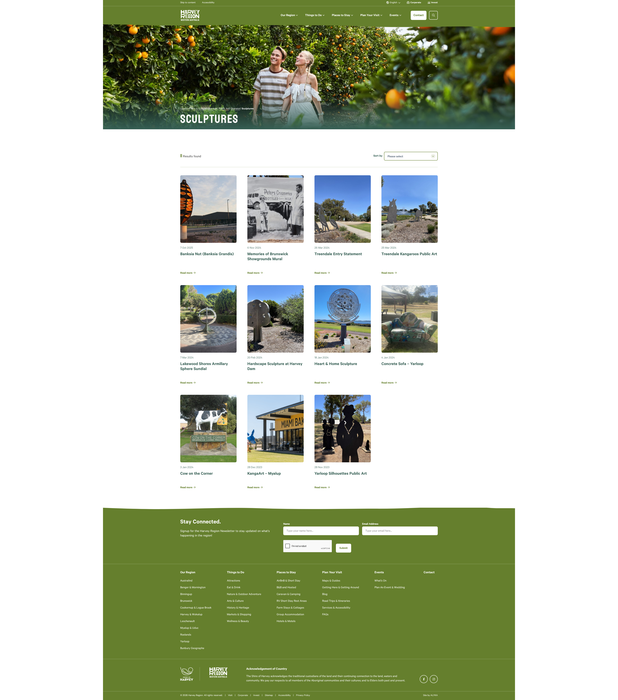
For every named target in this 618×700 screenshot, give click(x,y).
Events (379, 572)
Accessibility (284, 695)
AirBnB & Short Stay (288, 581)
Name (286, 524)
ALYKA (434, 695)
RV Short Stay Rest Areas (292, 601)
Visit (230, 695)
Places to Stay (286, 572)
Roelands (185, 635)
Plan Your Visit (332, 572)
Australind (186, 581)
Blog (325, 594)
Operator (185, 109)
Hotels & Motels (286, 621)
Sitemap (269, 695)
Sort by (377, 156)
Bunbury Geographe (192, 648)
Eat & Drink (233, 587)
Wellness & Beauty (238, 621)
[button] (289, 15)
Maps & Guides (331, 581)
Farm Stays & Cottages (290, 608)
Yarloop (184, 641)
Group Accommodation (290, 614)
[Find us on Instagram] (434, 679)
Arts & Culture (198, 109)
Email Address (370, 524)
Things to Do (235, 572)
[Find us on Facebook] (424, 679)
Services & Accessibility (336, 608)
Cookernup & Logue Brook (195, 608)
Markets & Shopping (239, 614)
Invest (256, 695)
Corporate (243, 695)
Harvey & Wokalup (191, 614)
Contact (429, 572)
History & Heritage (238, 608)
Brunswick (186, 601)
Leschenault (187, 621)
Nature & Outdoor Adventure (244, 594)
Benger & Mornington (193, 587)
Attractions (233, 581)
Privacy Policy (303, 695)
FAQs (325, 614)
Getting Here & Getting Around (340, 587)
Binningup (186, 594)
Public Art (224, 109)
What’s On (380, 581)
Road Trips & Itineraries (336, 601)
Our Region (187, 572)
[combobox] (411, 156)
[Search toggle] (433, 15)
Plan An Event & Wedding (390, 587)
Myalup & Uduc (189, 628)
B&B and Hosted (286, 587)
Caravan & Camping (288, 594)
